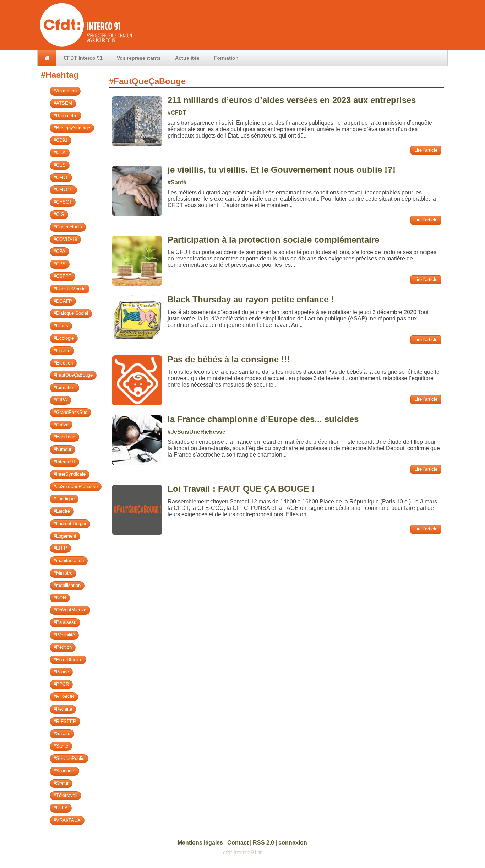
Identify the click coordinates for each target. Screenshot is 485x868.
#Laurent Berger (70, 523)
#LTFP (60, 548)
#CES (60, 165)
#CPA (59, 251)
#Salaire (62, 733)
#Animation (65, 90)
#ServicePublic (69, 758)
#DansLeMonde (70, 288)
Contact (238, 843)
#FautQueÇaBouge (73, 375)
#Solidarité (64, 770)
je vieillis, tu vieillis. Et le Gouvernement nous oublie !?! (282, 169)
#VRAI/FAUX (67, 820)
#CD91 (60, 140)
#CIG (59, 214)
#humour (62, 449)
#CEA (60, 152)
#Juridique (64, 498)
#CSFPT (62, 276)
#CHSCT (63, 202)
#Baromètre (65, 115)
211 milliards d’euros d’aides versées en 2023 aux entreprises (292, 100)
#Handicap (64, 437)
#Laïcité (62, 511)
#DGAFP (63, 301)
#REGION (64, 696)
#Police (61, 671)
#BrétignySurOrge (72, 127)
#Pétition (63, 647)
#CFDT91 (63, 189)
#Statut (61, 783)
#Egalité (62, 350)
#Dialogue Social (71, 313)
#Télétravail (65, 795)
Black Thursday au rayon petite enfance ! (251, 299)
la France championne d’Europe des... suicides (263, 419)
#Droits (61, 325)
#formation (64, 387)
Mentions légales (200, 843)
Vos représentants (139, 58)
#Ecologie (64, 338)
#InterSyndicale (70, 474)
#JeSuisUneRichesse (76, 486)
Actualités (187, 58)
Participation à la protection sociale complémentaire (273, 239)
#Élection (63, 363)
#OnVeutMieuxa (70, 610)
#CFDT (61, 177)
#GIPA (60, 400)
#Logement (65, 536)
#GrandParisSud (70, 412)
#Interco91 (64, 461)
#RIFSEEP (65, 721)
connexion (292, 843)
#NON (60, 597)
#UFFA (61, 807)
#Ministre (63, 573)
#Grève (61, 424)
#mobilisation (67, 585)
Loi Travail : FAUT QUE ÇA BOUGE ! (241, 489)
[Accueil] (85, 46)
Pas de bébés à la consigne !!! (229, 359)
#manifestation (69, 560)
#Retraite (63, 709)
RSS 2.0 (263, 843)
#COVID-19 (65, 239)
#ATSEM (63, 103)
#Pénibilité (64, 634)
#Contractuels (68, 227)
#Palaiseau (65, 622)
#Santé (61, 746)
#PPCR (61, 684)
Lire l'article (425, 150)
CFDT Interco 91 (83, 58)
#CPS (60, 263)
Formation (226, 58)
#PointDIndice (68, 659)
